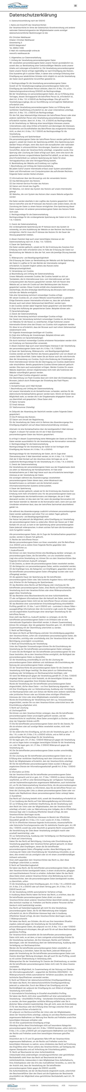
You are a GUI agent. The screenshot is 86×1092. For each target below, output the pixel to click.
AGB (63, 1085)
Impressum (73, 1085)
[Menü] (75, 5)
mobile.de (34, 1085)
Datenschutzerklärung (49, 1085)
